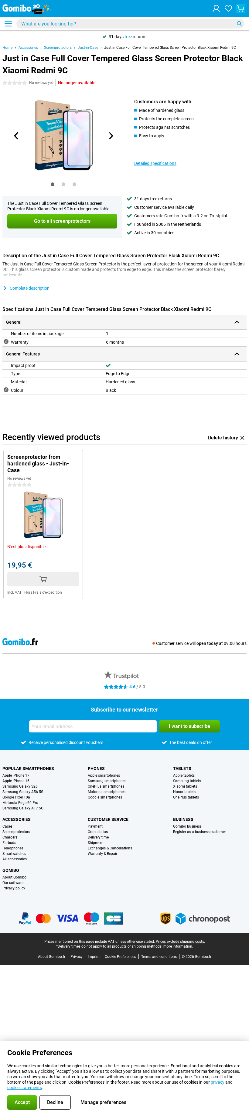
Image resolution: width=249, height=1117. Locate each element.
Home (7, 47)
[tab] (52, 184)
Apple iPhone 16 (15, 781)
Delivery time (98, 837)
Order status (98, 832)
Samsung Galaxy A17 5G (22, 808)
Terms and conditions (159, 957)
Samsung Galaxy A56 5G (22, 792)
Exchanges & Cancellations (110, 848)
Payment (95, 826)
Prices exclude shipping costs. (180, 941)
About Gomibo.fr (51, 957)
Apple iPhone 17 (15, 775)
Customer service (108, 819)
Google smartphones (105, 797)
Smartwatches (14, 854)
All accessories (14, 859)
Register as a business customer (199, 832)
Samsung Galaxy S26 (20, 786)
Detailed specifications (155, 163)
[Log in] (216, 8)
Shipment (96, 843)
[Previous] (16, 136)
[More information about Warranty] (6, 341)
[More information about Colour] (6, 389)
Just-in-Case (88, 47)
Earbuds (9, 843)
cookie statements (24, 1087)
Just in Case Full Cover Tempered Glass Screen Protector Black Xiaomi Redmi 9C (170, 47)
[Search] (239, 23)
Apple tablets (184, 775)
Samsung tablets (187, 781)
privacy (217, 1082)
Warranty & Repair (102, 854)
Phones (96, 768)
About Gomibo (14, 877)
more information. (178, 946)
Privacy (76, 957)
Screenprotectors (58, 47)
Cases (7, 826)
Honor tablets (184, 792)
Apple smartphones (104, 775)
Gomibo (10, 870)
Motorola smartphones (106, 792)
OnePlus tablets (186, 797)
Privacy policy (13, 888)
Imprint (94, 957)
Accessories (28, 47)
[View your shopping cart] (240, 8)
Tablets (182, 768)
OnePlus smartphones (106, 786)
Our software (12, 883)
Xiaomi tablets (185, 786)
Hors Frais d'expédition (43, 592)
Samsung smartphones (107, 781)
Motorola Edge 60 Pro (20, 803)
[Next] (110, 136)
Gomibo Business (187, 826)
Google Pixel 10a (16, 797)
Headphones (12, 848)
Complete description (29, 288)
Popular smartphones (28, 768)
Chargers (9, 837)
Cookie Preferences (120, 957)
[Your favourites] (228, 8)
